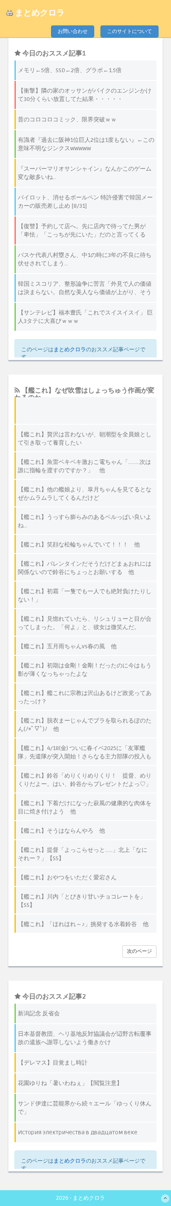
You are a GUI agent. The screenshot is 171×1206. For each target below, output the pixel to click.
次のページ (139, 951)
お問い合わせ (73, 31)
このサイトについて (129, 31)
